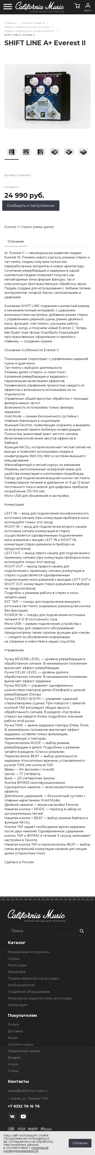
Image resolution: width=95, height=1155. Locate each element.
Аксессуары (17, 965)
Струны (13, 959)
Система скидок (21, 1044)
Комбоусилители (21, 985)
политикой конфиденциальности (26, 1149)
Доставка (15, 1031)
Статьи (13, 1071)
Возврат (14, 1058)
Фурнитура (16, 972)
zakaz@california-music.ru (28, 1091)
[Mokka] (46, 1128)
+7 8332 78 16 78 (24, 1106)
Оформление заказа (24, 1051)
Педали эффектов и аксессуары (33, 978)
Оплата (13, 1025)
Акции (13, 1038)
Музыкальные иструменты (28, 952)
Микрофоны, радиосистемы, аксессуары (40, 998)
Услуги (13, 1064)
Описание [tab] (16, 241)
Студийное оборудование (29, 992)
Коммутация (17, 1005)
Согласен (80, 1143)
